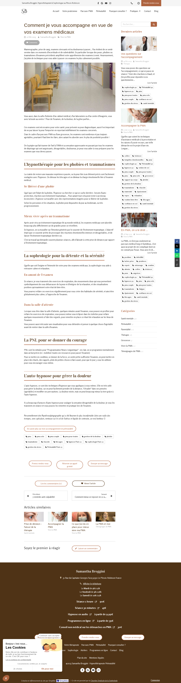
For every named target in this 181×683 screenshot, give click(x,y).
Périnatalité (126, 324)
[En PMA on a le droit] (139, 220)
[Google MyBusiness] (102, 3)
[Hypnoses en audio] (90, 614)
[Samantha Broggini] (24, 13)
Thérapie (125, 335)
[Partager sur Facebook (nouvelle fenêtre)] (177, 241)
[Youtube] (106, 3)
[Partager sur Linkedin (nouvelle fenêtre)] (177, 250)
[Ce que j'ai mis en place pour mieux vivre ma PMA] (81, 517)
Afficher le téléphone (92, 583)
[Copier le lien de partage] (177, 264)
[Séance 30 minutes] (98, 608)
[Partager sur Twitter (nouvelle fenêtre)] (177, 246)
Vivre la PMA (126, 345)
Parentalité (126, 329)
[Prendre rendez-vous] (96, 601)
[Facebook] (98, 3)
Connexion (155, 680)
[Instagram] (110, 3)
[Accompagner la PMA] (58, 517)
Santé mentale (127, 318)
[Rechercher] (154, 24)
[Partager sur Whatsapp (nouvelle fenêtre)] (177, 255)
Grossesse (125, 340)
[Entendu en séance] (139, 43)
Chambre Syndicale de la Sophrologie (104, 680)
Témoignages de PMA (130, 351)
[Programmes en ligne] (93, 620)
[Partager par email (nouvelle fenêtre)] (177, 260)
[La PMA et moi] (105, 517)
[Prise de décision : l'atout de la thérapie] (34, 517)
